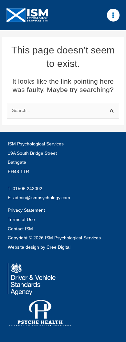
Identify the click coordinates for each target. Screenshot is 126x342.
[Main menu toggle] (113, 15)
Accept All (63, 293)
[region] (63, 287)
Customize (63, 310)
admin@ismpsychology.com (41, 197)
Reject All (63, 328)
